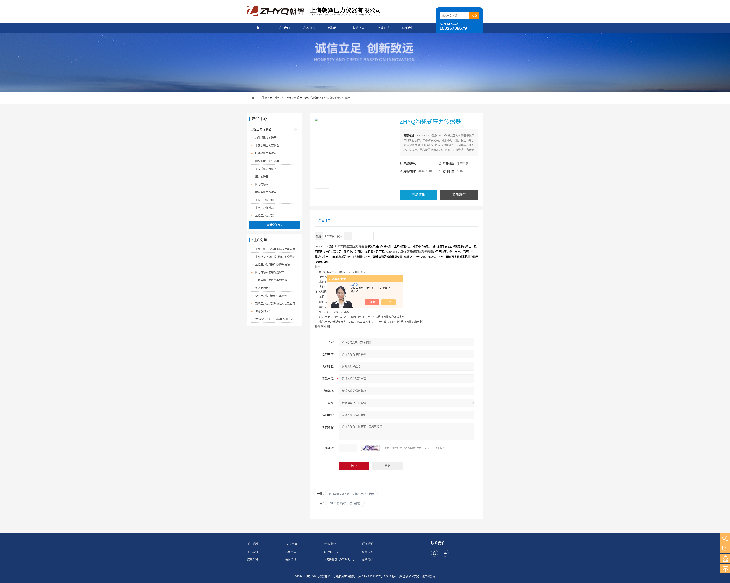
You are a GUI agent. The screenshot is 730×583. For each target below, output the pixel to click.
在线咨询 (367, 559)
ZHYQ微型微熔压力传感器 (345, 503)
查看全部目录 (275, 224)
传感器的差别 (263, 287)
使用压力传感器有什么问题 (271, 295)
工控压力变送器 (264, 215)
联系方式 (367, 552)
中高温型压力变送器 (267, 160)
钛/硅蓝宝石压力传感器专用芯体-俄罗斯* (276, 319)
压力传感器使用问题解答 (269, 272)
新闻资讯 (334, 27)
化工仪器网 (428, 576)
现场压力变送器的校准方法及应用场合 (276, 303)
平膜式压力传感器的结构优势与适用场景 (276, 248)
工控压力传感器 (293, 97)
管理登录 (402, 576)
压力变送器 (261, 176)
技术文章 (358, 27)
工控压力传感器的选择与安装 (272, 264)
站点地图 (391, 576)
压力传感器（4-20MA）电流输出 (340, 559)
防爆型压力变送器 (265, 192)
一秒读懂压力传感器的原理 (271, 280)
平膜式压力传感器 (265, 168)
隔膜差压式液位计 (334, 552)
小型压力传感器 (264, 207)
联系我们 (408, 27)
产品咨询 (418, 195)
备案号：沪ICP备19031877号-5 (366, 576)
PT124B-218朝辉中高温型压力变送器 (351, 493)
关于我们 (284, 27)
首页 (259, 27)
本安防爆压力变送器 (267, 145)
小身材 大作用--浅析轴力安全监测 (275, 256)
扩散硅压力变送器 (265, 153)
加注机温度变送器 (265, 137)
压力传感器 (312, 97)
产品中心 (309, 27)
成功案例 (252, 559)
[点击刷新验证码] (370, 448)
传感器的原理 (263, 311)
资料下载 (383, 27)
